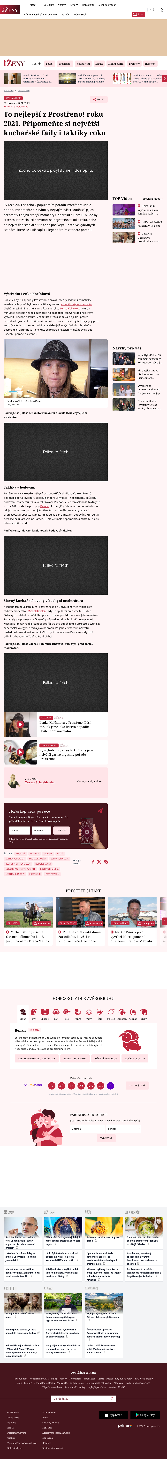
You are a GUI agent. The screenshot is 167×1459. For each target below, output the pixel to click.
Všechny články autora (89, 781)
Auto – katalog (24, 1382)
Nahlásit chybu (14, 1448)
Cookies (11, 1437)
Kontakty (47, 1427)
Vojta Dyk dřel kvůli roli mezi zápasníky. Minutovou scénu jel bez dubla (150, 358)
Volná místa (13, 1417)
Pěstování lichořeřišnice (138, 1382)
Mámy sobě (80, 14)
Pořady (65, 14)
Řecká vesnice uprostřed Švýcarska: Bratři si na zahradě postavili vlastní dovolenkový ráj (103, 1333)
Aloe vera (118, 1382)
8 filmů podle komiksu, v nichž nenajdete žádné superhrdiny (21, 1331)
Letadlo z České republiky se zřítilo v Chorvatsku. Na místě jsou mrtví (21, 1257)
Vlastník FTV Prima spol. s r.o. (22, 1442)
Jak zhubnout (20, 1378)
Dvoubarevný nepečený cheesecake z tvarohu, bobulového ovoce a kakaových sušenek (143, 1258)
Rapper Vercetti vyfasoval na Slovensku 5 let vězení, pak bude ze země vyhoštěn (63, 1333)
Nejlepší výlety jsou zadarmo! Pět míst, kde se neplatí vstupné (103, 1315)
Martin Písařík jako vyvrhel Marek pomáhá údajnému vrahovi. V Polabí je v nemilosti (131, 938)
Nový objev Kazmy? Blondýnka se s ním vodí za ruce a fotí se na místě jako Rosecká (63, 1349)
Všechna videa (152, 198)
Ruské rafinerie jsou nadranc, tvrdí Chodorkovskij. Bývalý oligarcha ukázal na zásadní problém (21, 1242)
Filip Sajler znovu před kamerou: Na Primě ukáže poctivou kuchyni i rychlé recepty (149, 374)
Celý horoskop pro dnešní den (36, 1058)
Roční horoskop (135, 1058)
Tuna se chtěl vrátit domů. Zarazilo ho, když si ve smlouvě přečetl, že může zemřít (80, 938)
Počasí (109, 1378)
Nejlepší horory (59, 1378)
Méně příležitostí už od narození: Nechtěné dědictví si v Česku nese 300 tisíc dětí (38, 80)
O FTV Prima (13, 1412)
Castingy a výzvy (50, 1422)
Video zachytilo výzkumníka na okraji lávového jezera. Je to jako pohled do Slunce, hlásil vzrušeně (104, 1274)
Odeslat (61, 830)
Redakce (46, 1442)
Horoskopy (88, 4)
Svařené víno (77, 1382)
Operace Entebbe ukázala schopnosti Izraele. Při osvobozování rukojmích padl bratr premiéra (102, 1258)
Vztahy (62, 4)
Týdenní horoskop (75, 1058)
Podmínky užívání (16, 1432)
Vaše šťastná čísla (81, 1078)
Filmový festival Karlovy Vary (40, 14)
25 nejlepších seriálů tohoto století (20, 1315)
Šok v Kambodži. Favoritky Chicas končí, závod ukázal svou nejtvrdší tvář (149, 404)
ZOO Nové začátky (144, 1378)
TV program (75, 1378)
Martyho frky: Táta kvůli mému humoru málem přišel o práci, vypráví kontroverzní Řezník (61, 1317)
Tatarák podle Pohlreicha (98, 1382)
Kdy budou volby (123, 1378)
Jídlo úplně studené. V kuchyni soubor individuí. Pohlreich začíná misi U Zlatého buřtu (62, 1257)
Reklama (11, 1422)
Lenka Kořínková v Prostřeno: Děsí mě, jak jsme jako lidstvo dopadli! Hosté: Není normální (65, 726)
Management (49, 1412)
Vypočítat (106, 1138)
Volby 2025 (62, 1382)
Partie (101, 1378)
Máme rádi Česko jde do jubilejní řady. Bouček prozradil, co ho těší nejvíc (63, 1241)
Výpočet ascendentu (52, 1387)
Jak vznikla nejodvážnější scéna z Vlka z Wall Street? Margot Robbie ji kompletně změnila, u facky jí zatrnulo (22, 1350)
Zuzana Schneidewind (16, 106)
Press (45, 1417)
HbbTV (10, 1427)
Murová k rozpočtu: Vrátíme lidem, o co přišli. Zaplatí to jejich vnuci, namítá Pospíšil (23, 1273)
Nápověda (47, 1437)
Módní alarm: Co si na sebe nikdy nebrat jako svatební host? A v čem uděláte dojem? (147, 80)
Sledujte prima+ (107, 4)
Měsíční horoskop (106, 1058)
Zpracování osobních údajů (56, 1432)
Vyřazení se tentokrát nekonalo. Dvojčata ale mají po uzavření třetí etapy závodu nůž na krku (149, 389)
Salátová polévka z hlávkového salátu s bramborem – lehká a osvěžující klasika (143, 1241)
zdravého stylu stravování (76, 304)
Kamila (44, 506)
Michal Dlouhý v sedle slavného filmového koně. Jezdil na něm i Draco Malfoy (27, 936)
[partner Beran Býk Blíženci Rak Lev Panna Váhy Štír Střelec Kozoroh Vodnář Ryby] (123, 1129)
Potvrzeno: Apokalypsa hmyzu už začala (104, 1239)
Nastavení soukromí (52, 1448)
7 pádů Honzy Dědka (44, 1382)
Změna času (89, 1378)
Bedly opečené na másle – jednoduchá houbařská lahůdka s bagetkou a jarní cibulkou (144, 1273)
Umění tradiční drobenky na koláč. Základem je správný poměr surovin (101, 1349)
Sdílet (99, 100)
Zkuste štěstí (137, 1085)
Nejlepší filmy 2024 (39, 1378)
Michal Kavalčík (37, 611)
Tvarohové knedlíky (75, 1387)
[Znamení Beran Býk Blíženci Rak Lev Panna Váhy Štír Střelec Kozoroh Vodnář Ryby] (41, 830)
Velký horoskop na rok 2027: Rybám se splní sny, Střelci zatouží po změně (91, 78)
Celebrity (49, 4)
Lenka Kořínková (70, 308)
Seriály (74, 4)
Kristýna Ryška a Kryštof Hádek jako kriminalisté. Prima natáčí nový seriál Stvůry (62, 1273)
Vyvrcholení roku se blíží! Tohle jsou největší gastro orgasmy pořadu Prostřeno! (66, 754)
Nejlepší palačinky (97, 1387)
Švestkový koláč (116, 1387)
